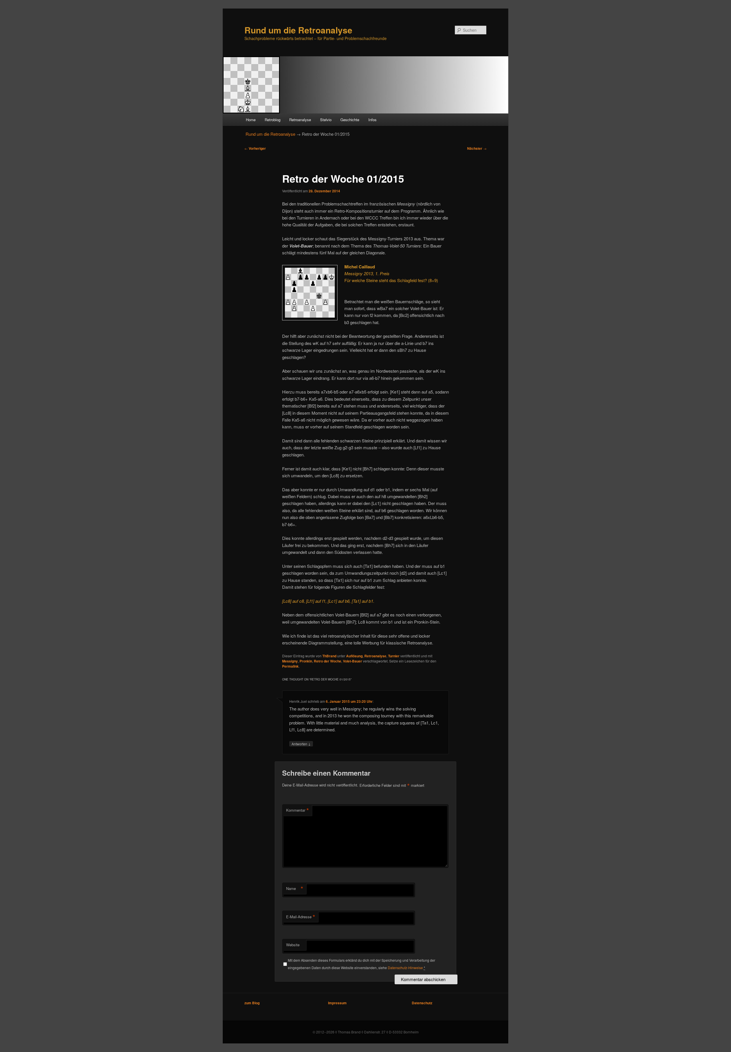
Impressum (337, 1002)
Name (294, 888)
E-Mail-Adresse (300, 916)
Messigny (290, 661)
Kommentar (297, 810)
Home (251, 119)
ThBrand (329, 655)
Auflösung (354, 655)
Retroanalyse (300, 119)
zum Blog (252, 1002)
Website (293, 944)
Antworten (301, 743)
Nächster (477, 148)
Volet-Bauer (352, 661)
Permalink (290, 666)
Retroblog (272, 119)
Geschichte (349, 119)
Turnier (393, 655)
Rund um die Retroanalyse (298, 30)
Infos (372, 119)
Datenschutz (422, 1002)
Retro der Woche (327, 661)
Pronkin (306, 661)
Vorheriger (255, 148)
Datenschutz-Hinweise (405, 967)
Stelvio (326, 119)
